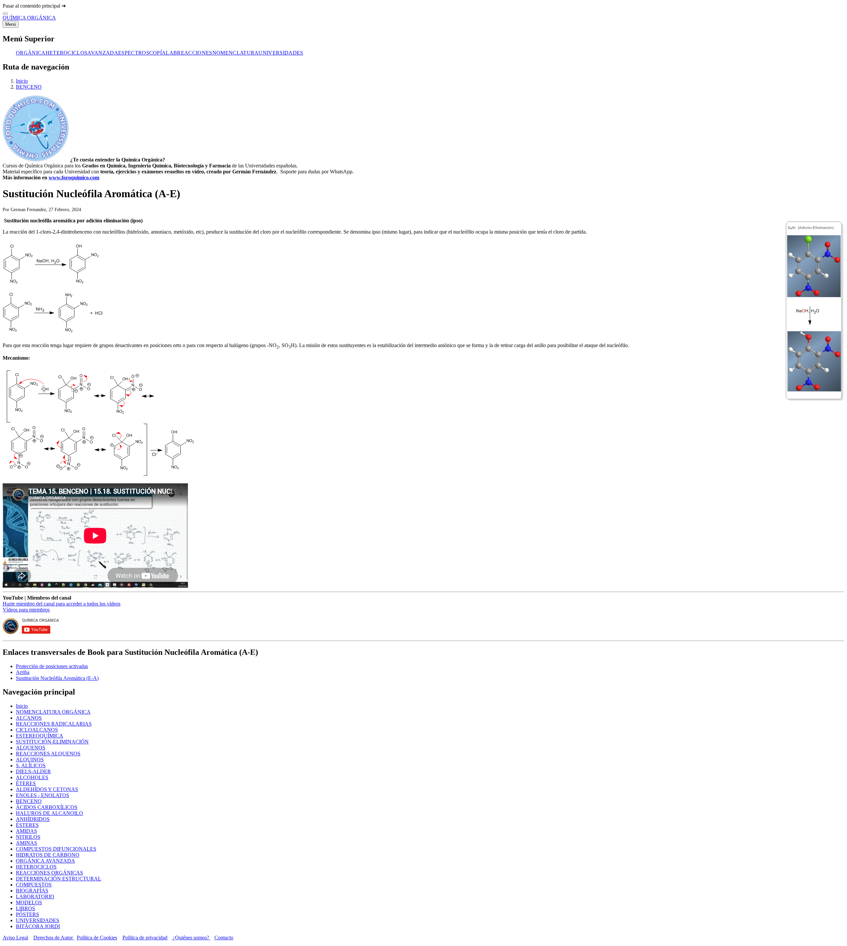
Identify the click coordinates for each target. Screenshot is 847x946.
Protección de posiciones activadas (52, 666)
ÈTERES (26, 783)
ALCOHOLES (32, 777)
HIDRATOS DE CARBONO (47, 855)
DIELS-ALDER (33, 771)
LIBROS (25, 908)
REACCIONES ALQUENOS (48, 753)
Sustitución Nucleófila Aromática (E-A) (57, 678)
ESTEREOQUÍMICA (39, 736)
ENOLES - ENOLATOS (42, 795)
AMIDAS (26, 831)
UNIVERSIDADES (37, 920)
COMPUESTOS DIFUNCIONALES (56, 849)
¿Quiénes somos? (190, 937)
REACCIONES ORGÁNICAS (49, 873)
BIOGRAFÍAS (32, 890)
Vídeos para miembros (26, 609)
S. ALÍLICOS (31, 765)
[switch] (5, 14)
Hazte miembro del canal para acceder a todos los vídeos (61, 604)
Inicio (22, 81)
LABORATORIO (35, 896)
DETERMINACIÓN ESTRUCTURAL (58, 878)
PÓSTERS (27, 914)
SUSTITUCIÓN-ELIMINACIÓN (52, 741)
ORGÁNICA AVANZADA (45, 861)
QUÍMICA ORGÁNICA (29, 18)
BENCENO (29, 87)
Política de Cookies (97, 937)
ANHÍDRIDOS (33, 819)
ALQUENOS (30, 747)
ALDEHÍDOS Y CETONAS (47, 789)
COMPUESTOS (34, 884)
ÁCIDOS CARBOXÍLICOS (46, 807)
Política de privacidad (144, 937)
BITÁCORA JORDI (38, 926)
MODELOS (29, 902)
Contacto (223, 937)
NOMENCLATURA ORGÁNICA (53, 712)
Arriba (22, 672)
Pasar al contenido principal (32, 6)
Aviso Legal (15, 937)
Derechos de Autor (53, 937)
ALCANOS (29, 718)
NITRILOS (28, 837)
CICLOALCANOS (37, 730)
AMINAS (26, 843)
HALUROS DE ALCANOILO (49, 813)
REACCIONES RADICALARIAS (54, 724)
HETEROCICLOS (36, 867)
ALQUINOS (30, 759)
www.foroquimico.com (74, 177)
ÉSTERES (27, 825)
